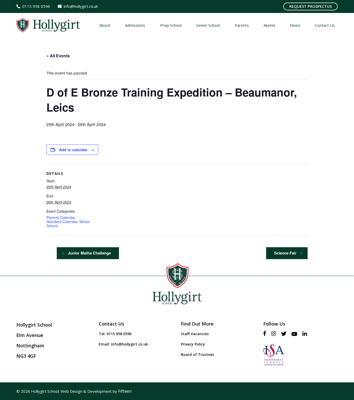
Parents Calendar (60, 217)
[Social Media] (266, 334)
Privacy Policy (193, 344)
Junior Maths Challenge (89, 253)
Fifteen (125, 391)
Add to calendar (73, 149)
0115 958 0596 (119, 333)
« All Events (58, 56)
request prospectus (310, 6)
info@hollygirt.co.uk (129, 344)
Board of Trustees (197, 354)
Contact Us (111, 324)
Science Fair (286, 253)
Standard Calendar (61, 221)
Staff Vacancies (195, 333)
